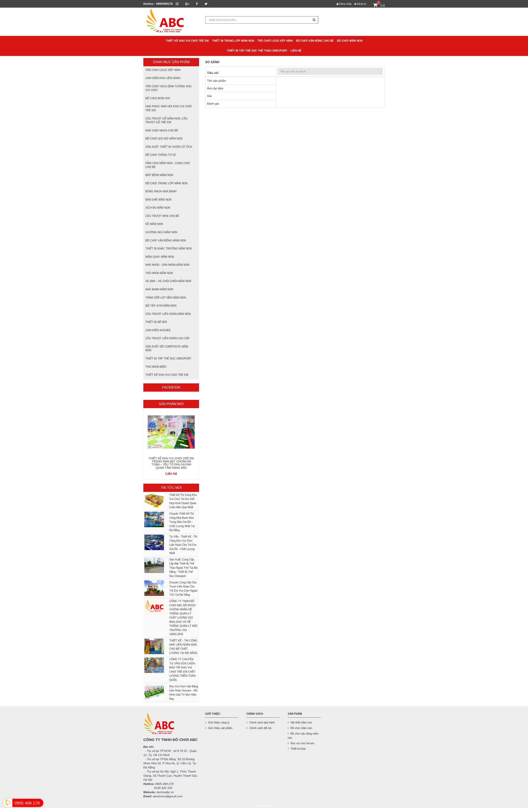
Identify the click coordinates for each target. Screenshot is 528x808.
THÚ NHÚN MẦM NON (159, 273)
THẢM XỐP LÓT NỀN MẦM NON (165, 297)
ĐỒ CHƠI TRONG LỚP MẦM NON (166, 183)
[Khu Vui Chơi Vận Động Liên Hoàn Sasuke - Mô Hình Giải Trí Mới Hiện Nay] (153, 692)
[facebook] (197, 4)
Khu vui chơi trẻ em (302, 743)
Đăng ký (361, 3)
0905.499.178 (27, 803)
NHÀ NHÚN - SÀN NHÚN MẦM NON (167, 264)
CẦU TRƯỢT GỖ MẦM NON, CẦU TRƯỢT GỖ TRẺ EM (166, 120)
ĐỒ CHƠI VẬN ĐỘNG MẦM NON (165, 240)
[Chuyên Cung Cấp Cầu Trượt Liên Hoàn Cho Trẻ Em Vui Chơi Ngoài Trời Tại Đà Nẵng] (153, 588)
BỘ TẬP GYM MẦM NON (160, 305)
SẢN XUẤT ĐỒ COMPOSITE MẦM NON (166, 348)
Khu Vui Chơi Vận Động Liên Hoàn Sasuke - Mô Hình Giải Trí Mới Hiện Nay (183, 692)
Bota (270, 806)
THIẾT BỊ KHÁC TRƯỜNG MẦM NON (168, 248)
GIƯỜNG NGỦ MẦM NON (161, 232)
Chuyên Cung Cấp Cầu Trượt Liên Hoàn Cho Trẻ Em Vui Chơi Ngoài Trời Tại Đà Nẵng (183, 588)
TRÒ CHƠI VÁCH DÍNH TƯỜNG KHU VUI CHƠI (168, 88)
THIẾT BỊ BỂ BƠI (156, 322)
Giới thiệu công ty (219, 722)
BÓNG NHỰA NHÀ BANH (160, 191)
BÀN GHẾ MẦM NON (158, 199)
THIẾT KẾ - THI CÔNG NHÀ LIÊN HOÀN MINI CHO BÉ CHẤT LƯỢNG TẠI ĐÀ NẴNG (183, 646)
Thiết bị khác (298, 748)
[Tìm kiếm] (314, 20)
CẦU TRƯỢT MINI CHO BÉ (162, 215)
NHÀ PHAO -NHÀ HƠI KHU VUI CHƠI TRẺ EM (168, 108)
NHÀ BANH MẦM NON (159, 289)
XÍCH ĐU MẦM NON (157, 207)
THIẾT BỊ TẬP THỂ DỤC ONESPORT (168, 358)
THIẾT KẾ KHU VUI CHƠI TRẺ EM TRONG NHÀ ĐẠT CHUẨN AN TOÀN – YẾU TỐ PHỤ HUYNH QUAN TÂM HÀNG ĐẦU (171, 463)
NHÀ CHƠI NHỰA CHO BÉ (161, 130)
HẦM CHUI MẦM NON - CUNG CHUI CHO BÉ (167, 165)
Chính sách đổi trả (260, 728)
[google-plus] (187, 4)
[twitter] (206, 4)
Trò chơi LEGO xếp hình (162, 70)
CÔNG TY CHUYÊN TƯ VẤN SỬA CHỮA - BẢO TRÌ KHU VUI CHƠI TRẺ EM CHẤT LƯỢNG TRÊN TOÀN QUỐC (182, 670)
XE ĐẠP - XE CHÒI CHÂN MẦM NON (168, 281)
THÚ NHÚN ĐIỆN (155, 366)
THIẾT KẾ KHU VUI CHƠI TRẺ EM (166, 374)
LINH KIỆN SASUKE (158, 330)
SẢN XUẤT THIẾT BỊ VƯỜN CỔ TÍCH (168, 146)
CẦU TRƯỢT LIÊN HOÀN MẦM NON (168, 313)
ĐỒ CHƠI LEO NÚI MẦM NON (163, 138)
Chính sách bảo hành (262, 722)
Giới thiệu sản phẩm (220, 728)
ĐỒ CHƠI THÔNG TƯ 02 (160, 154)
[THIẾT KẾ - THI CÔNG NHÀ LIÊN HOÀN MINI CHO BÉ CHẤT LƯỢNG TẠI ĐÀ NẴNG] (153, 646)
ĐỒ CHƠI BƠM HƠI (157, 98)
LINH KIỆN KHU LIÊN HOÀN (162, 78)
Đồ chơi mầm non (301, 728)
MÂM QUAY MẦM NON (159, 256)
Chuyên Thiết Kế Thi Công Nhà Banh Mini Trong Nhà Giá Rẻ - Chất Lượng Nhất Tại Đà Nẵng (182, 522)
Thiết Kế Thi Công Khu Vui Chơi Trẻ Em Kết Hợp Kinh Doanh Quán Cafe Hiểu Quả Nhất (183, 501)
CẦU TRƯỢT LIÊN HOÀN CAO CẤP (167, 338)
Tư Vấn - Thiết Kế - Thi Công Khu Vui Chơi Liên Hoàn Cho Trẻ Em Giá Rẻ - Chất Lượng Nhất (183, 545)
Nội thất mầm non (301, 722)
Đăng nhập (345, 3)
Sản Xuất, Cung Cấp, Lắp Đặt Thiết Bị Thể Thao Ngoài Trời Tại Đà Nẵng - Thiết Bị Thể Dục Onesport (183, 568)
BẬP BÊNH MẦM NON (159, 175)
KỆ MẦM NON (154, 224)
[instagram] (177, 4)
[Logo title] (171, 21)
